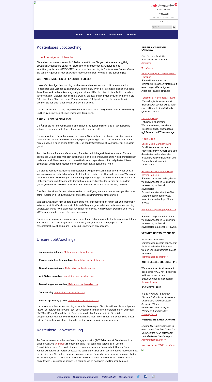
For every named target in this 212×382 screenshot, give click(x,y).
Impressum (63, 377)
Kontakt (164, 22)
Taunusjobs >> (149, 314)
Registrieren (163, 10)
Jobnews (131, 34)
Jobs (88, 34)
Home (79, 34)
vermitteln (60, 344)
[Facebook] (146, 377)
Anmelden (164, 14)
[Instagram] (153, 377)
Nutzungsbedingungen (86, 377)
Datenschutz (109, 377)
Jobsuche (146, 63)
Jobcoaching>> (149, 282)
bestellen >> (86, 252)
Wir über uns (126, 377)
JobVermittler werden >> (153, 340)
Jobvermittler (115, 34)
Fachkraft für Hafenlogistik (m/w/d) (158, 98)
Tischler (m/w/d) (149, 118)
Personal (100, 34)
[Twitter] (138, 377)
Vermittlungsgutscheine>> (154, 257)
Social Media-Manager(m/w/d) (156, 144)
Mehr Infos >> (71, 252)
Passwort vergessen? (164, 17)
